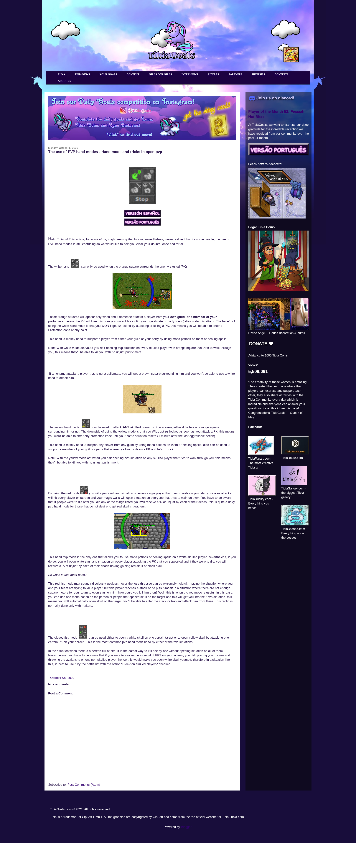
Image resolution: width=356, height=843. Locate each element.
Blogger (186, 827)
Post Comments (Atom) (83, 784)
